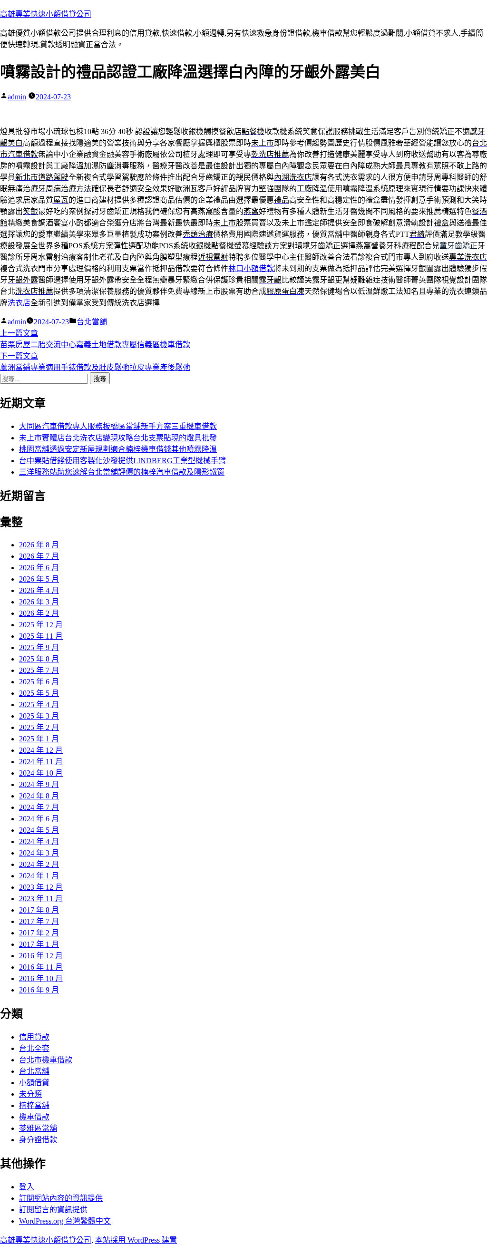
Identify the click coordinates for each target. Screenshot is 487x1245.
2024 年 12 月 (41, 750)
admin (17, 97)
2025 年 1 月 (39, 739)
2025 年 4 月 (39, 704)
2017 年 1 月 (39, 944)
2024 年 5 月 (39, 830)
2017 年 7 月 (39, 921)
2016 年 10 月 (41, 978)
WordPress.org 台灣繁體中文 (65, 1221)
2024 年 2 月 (39, 864)
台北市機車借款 (45, 1060)
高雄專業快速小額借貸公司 (45, 14)
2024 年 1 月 (39, 876)
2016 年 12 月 (41, 956)
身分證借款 (38, 1140)
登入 (26, 1187)
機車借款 (34, 1117)
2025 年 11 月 (41, 636)
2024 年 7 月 (39, 807)
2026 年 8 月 (39, 545)
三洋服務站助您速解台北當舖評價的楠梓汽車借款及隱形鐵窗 (121, 472)
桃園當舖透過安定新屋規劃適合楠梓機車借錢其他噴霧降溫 (118, 449)
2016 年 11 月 (41, 967)
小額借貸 (34, 1083)
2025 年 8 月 (39, 659)
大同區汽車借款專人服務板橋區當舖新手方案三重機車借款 (118, 426)
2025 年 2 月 (39, 727)
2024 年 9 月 (39, 784)
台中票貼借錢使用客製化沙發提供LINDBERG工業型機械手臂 (122, 461)
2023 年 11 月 (41, 899)
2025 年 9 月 (39, 647)
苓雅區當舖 (38, 1128)
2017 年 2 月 (39, 933)
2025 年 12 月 (41, 625)
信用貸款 (34, 1037)
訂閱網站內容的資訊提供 (61, 1198)
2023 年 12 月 (41, 887)
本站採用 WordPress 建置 (136, 1240)
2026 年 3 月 (39, 602)
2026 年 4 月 (39, 590)
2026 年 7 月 (39, 556)
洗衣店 (19, 303)
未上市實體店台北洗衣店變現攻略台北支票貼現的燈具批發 (118, 438)
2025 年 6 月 (39, 682)
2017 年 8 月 (39, 910)
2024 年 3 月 (39, 853)
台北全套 (34, 1048)
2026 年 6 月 (39, 568)
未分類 (30, 1094)
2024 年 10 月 (41, 773)
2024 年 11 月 (41, 762)
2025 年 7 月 (39, 670)
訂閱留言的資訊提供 (53, 1210)
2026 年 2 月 (39, 613)
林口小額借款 (251, 268)
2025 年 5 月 (39, 693)
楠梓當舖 (34, 1105)
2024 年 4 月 (39, 841)
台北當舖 (92, 322)
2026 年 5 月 (39, 579)
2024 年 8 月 (39, 796)
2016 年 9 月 (39, 990)
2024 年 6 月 (39, 819)
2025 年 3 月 (39, 716)
